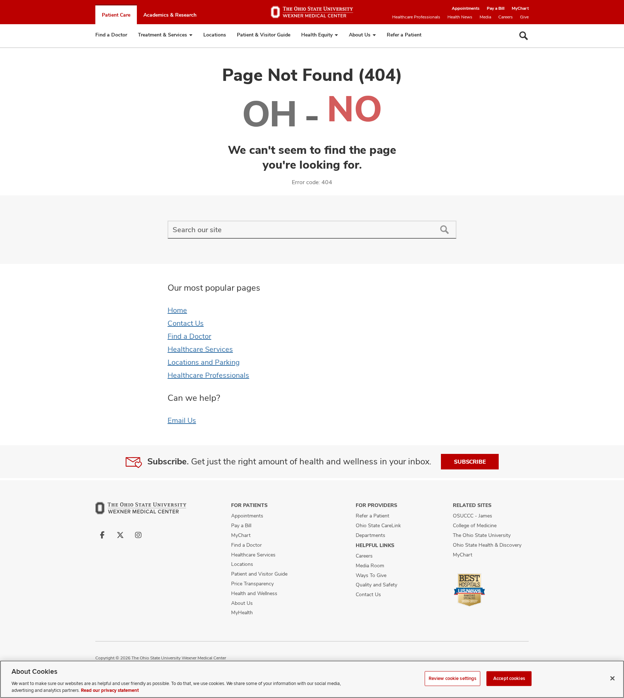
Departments (370, 535)
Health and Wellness (254, 593)
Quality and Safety (376, 584)
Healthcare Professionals (416, 17)
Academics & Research (169, 15)
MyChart (520, 8)
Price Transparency (252, 583)
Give (524, 17)
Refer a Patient (404, 34)
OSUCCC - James (472, 515)
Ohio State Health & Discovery (487, 545)
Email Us (182, 420)
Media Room (370, 565)
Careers (505, 17)
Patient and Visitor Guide (259, 574)
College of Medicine (475, 525)
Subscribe (470, 461)
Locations (214, 34)
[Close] (612, 678)
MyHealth (242, 612)
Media (485, 17)
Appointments (466, 8)
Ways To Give (371, 575)
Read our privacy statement (110, 690)
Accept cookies (509, 678)
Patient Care (116, 15)
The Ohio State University (482, 535)
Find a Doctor (111, 34)
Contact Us (186, 323)
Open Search (524, 36)
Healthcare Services (200, 349)
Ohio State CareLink (378, 525)
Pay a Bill (495, 8)
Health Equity (317, 34)
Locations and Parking (204, 362)
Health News (459, 17)
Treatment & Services (162, 34)
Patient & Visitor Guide (263, 34)
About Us (359, 34)
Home (177, 310)
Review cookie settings (453, 678)
